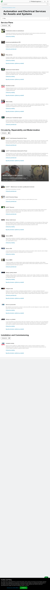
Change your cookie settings (13, 587)
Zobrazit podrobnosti (11, 49)
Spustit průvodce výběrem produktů (15, 63)
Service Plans (7, 23)
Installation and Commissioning (15, 335)
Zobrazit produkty (10, 36)
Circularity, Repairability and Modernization (20, 130)
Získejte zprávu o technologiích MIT (9, 180)
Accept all (24, 587)
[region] (25, 173)
